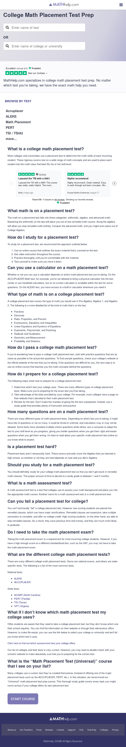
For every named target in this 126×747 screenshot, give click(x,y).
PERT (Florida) (22, 598)
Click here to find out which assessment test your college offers (41, 643)
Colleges (104, 730)
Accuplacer (14, 110)
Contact (60, 730)
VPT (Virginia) (21, 606)
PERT (10, 127)
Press (39, 730)
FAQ (81, 730)
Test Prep (91, 730)
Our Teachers (26, 730)
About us (12, 730)
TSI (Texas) (20, 602)
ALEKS (11, 116)
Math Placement (18, 121)
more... (11, 138)
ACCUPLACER (22, 582)
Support (71, 730)
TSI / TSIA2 (14, 133)
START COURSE (23, 699)
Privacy (115, 730)
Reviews (49, 730)
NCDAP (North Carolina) (27, 595)
